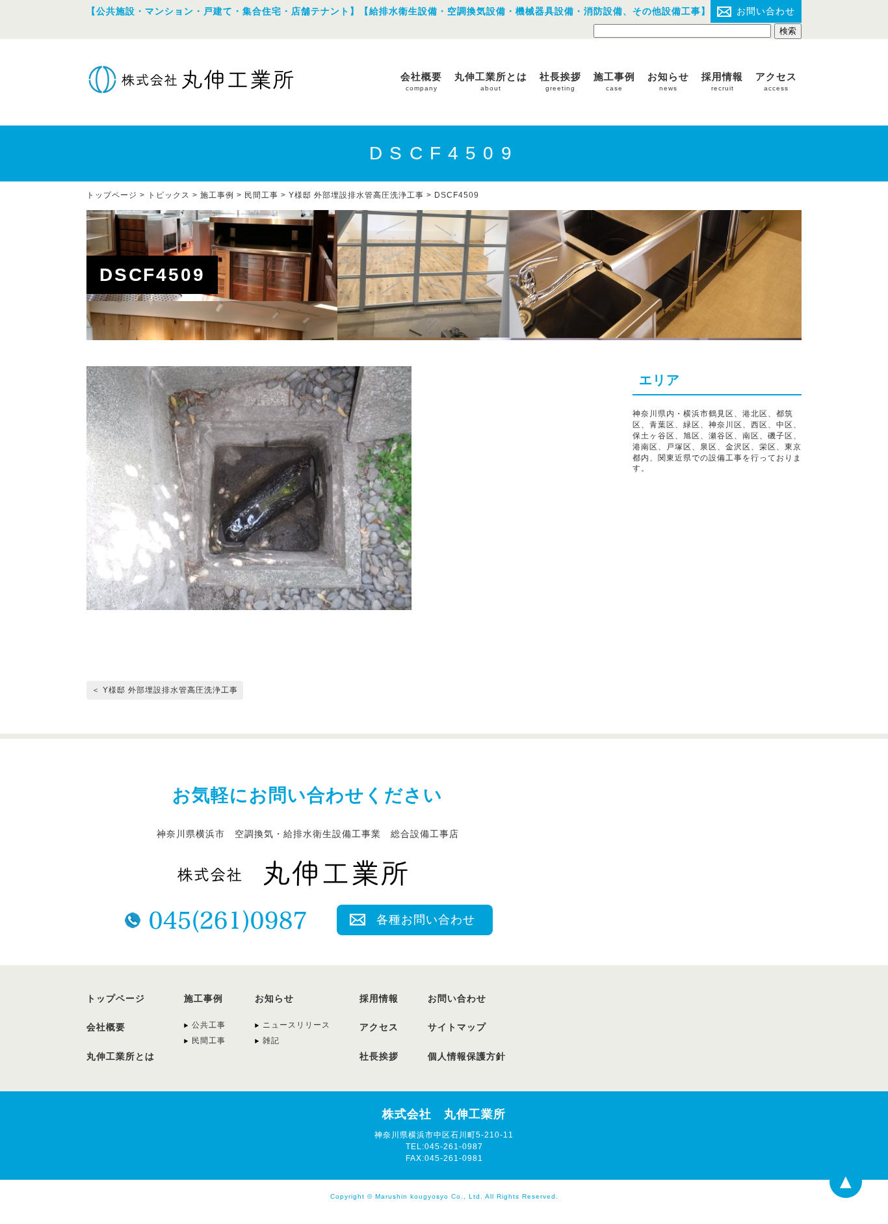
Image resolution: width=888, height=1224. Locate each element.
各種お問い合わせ (425, 919)
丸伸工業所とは (490, 81)
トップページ (115, 998)
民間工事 (261, 195)
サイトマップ (457, 1027)
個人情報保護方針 (467, 1056)
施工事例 (614, 81)
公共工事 (209, 1025)
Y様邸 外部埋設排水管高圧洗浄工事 (356, 195)
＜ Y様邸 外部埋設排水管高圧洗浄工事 (165, 690)
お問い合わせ (766, 11)
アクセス (776, 81)
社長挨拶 (560, 81)
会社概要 (421, 81)
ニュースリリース (296, 1025)
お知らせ (668, 81)
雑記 (271, 1040)
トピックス (169, 195)
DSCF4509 (456, 195)
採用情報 (722, 81)
